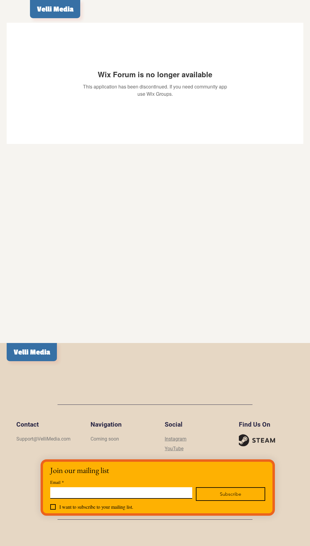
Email (57, 482)
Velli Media (55, 9)
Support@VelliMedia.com (43, 439)
